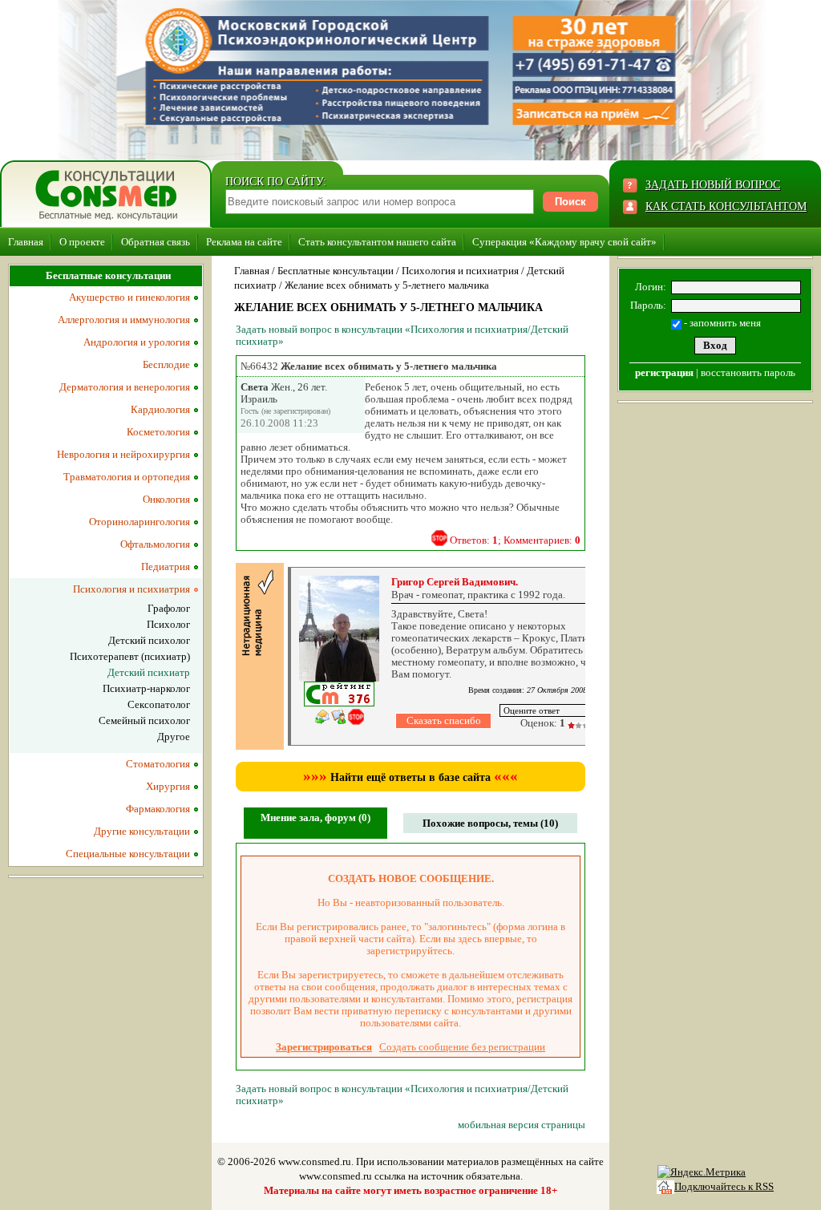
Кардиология (160, 409)
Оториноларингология (139, 522)
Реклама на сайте (244, 242)
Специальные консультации (128, 854)
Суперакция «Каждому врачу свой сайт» (564, 242)
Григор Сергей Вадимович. (454, 582)
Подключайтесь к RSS (724, 1186)
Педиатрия (165, 566)
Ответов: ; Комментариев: (515, 540)
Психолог (168, 624)
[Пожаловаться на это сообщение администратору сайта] (439, 538)
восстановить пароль (748, 372)
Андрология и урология (136, 342)
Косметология (158, 432)
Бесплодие (166, 364)
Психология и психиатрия (460, 271)
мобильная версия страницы (521, 1125)
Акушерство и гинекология (129, 297)
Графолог (169, 608)
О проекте (82, 242)
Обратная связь (155, 242)
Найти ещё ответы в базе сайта (410, 777)
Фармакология (158, 809)
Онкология (166, 499)
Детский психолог (149, 640)
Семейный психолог (144, 720)
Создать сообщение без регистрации (462, 1047)
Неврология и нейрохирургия (123, 454)
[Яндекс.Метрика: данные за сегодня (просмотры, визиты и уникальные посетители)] (701, 1172)
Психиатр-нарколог (146, 688)
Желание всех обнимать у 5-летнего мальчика (387, 285)
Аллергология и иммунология (124, 320)
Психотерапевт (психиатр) (130, 656)
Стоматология (158, 764)
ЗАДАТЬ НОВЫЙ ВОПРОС (712, 185)
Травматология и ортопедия (126, 477)
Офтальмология (155, 544)
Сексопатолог (158, 704)
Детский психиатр (148, 672)
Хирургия (168, 786)
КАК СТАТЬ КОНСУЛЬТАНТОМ (726, 206)
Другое (173, 736)
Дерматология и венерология (124, 387)
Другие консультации (142, 831)
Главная (25, 242)
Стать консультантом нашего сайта (377, 242)
